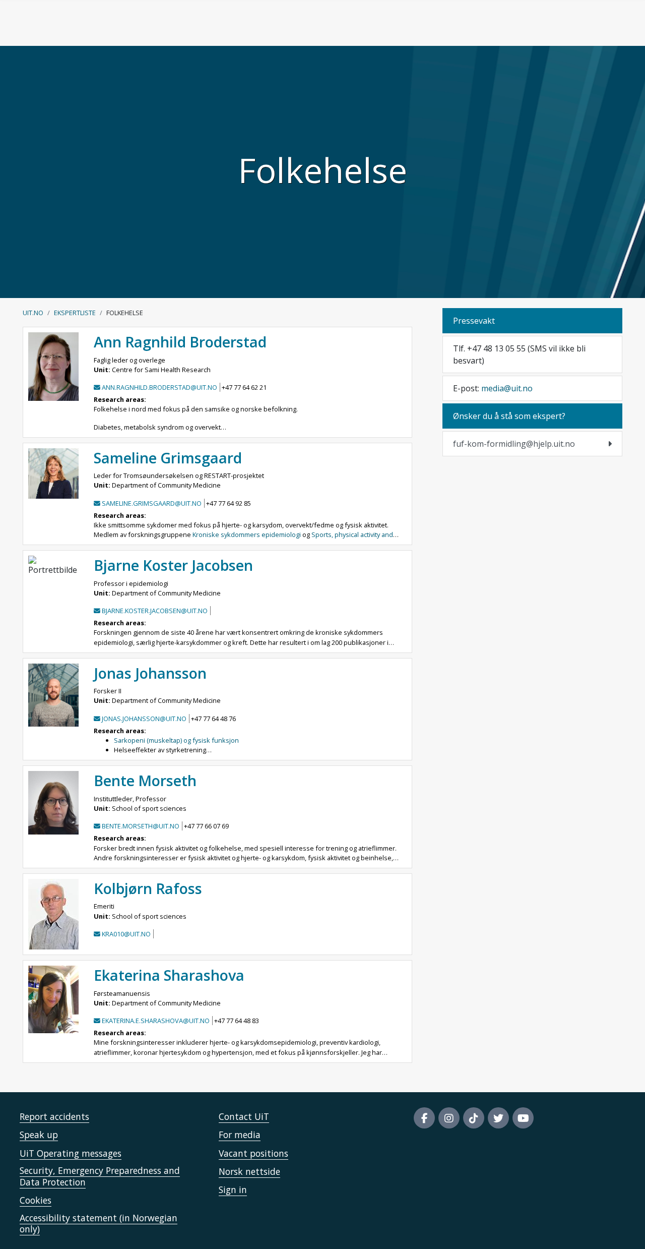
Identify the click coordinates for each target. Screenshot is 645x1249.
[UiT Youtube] (523, 1117)
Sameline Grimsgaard (168, 457)
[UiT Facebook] (424, 1117)
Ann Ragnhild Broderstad (180, 341)
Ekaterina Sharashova (169, 975)
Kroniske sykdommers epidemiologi (246, 534)
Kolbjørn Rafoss (148, 888)
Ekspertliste (75, 312)
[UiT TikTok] (473, 1117)
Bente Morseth (145, 780)
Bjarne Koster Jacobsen (173, 565)
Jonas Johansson (150, 673)
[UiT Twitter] (498, 1117)
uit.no (33, 312)
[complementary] (532, 443)
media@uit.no (507, 388)
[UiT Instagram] (449, 1117)
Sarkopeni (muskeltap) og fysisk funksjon (176, 740)
